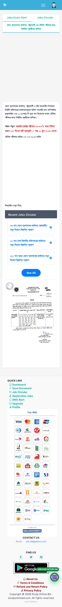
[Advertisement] (31, 67)
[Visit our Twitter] (31, 557)
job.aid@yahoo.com (36, 541)
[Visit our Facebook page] (20, 557)
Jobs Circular (45, 17)
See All (31, 272)
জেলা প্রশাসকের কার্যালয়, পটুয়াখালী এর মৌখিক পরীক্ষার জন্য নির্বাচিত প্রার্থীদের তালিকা (31, 26)
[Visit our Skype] (41, 557)
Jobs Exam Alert (17, 17)
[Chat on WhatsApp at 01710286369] (54, 576)
